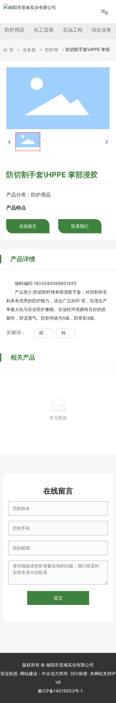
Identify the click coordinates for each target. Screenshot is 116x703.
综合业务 (101, 29)
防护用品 (14, 29)
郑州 (63, 673)
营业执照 (9, 673)
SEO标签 (79, 673)
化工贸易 (44, 29)
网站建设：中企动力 (39, 673)
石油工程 (73, 29)
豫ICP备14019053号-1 (60, 690)
